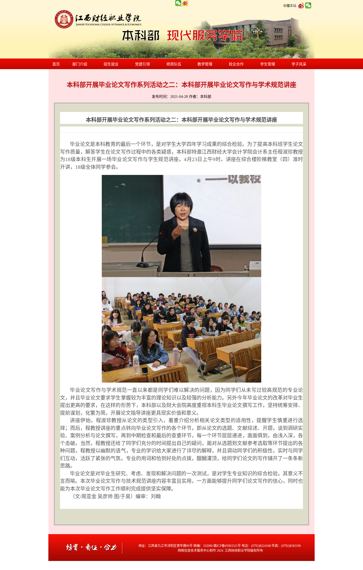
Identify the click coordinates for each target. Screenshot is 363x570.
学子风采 (299, 64)
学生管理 (267, 64)
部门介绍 (79, 64)
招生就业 (111, 64)
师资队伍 (173, 64)
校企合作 (236, 64)
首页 (56, 64)
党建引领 (142, 64)
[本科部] (92, 560)
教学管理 (204, 64)
